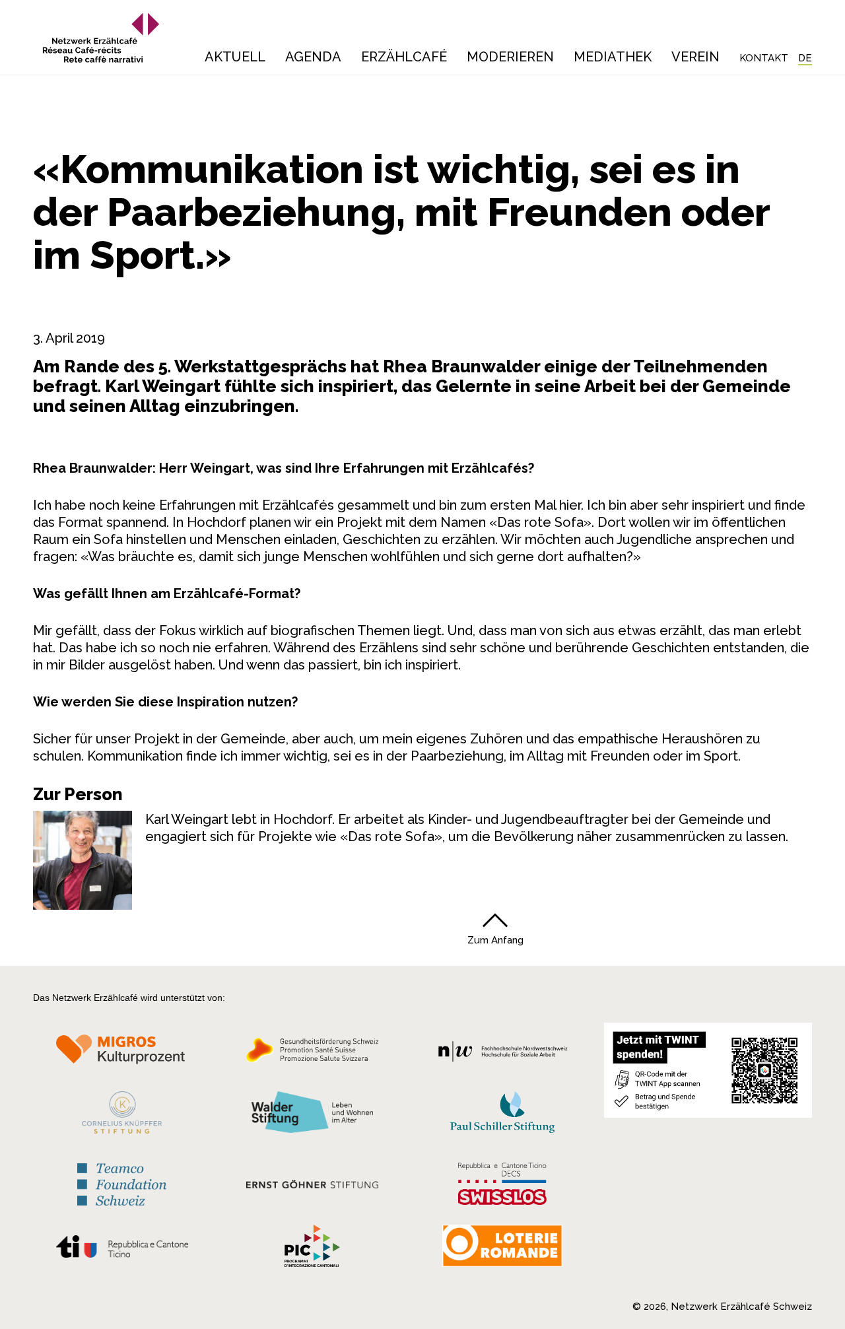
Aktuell (235, 57)
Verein (695, 57)
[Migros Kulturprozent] (122, 1054)
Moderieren (510, 57)
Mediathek (613, 57)
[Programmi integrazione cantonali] (312, 1249)
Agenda (313, 57)
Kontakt (763, 58)
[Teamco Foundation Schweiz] (122, 1183)
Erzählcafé (404, 57)
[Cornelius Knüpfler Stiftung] (122, 1116)
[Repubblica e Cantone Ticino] (122, 1250)
